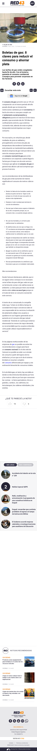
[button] (14, 84)
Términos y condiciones (22, 743)
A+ (31, 90)
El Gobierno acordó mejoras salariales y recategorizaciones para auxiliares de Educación (23, 524)
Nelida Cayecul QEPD (20, 487)
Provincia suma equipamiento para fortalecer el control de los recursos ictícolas (13, 661)
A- (35, 90)
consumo (8, 363)
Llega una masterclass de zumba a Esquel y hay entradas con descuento (13, 693)
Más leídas (10, 465)
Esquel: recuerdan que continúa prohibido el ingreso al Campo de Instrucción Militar (24, 511)
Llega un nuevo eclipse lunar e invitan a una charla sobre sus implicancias (12, 677)
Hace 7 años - (11, 46)
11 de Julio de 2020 (7, 44)
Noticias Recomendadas (21, 651)
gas (13, 344)
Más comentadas (25, 465)
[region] (18, 420)
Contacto (11, 743)
